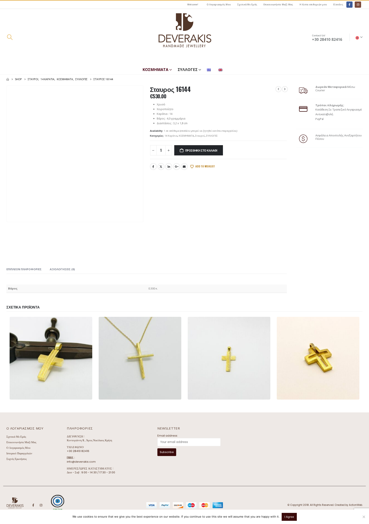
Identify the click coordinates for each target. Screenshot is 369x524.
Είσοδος (338, 4)
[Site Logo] (184, 37)
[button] (9, 37)
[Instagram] (358, 4)
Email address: (167, 436)
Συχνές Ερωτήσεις (16, 459)
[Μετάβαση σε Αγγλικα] (221, 69)
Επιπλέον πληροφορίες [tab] (24, 269)
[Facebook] (349, 4)
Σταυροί (200, 135)
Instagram (41, 505)
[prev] (278, 89)
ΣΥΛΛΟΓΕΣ (188, 69)
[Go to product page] (51, 358)
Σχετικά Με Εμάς (247, 4)
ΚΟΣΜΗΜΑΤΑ (155, 69)
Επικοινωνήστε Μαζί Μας (278, 4)
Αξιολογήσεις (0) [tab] (62, 269)
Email (184, 166)
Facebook (153, 166)
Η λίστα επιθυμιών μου (313, 4)
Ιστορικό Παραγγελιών (19, 453)
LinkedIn (168, 166)
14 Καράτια (171, 135)
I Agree (289, 516)
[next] (285, 89)
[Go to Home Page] (7, 79)
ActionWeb (355, 505)
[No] (364, 517)
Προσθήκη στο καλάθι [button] (71, 395)
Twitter (161, 166)
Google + (176, 166)
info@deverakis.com (81, 462)
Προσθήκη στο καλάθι (201, 150)
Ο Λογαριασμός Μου (219, 4)
